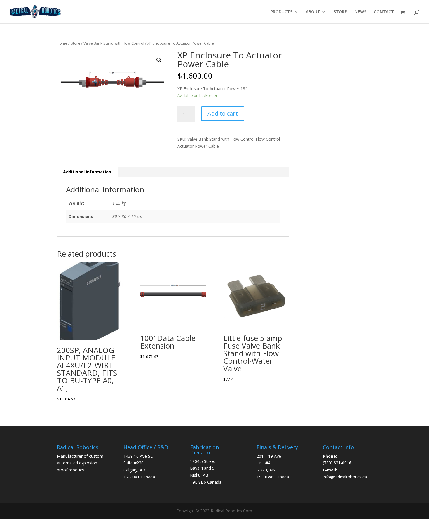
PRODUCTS (281, 12)
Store (75, 43)
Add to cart (222, 113)
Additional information (87, 172)
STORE (340, 12)
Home (62, 43)
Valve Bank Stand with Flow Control (113, 43)
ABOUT (313, 12)
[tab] (87, 172)
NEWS (360, 12)
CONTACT (384, 12)
